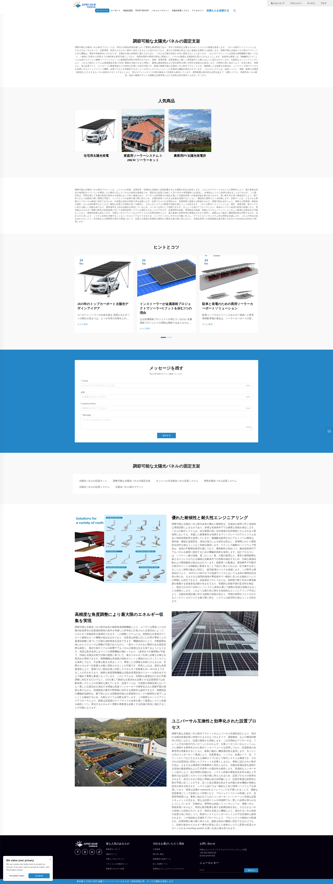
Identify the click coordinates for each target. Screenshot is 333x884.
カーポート (115, 10)
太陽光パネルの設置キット (93, 481)
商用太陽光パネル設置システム (220, 481)
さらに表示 (82, 324)
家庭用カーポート (113, 849)
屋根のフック (111, 854)
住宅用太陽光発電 (96, 155)
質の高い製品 (158, 854)
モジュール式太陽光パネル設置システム (177, 481)
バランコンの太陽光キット (117, 864)
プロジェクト (296, 3)
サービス (311, 3)
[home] (84, 4)
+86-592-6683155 (208, 853)
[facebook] (78, 852)
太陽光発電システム (180, 10)
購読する (251, 870)
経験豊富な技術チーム (162, 859)
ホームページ (102, 10)
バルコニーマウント (160, 10)
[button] (163, 337)
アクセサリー (198, 10)
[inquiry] (329, 431)
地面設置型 (128, 10)
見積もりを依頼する (217, 10)
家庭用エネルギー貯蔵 (115, 869)
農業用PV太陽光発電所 (190, 155)
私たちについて (278, 3)
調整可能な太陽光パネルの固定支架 (131, 481)
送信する (166, 435)
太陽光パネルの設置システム (94, 487)
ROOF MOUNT (142, 10)
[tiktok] (99, 852)
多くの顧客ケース (160, 864)
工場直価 (156, 849)
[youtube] (85, 852)
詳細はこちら (96, 130)
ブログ (323, 3)
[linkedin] (92, 852)
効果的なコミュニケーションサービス (168, 869)
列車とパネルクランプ (115, 859)
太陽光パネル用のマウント (129, 487)
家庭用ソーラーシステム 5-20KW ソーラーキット (143, 158)
